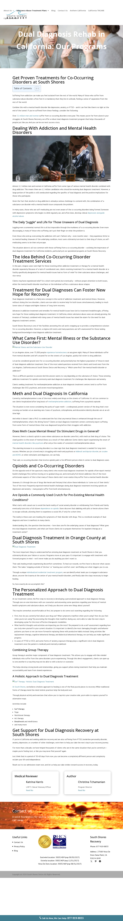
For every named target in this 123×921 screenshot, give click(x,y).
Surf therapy (19, 709)
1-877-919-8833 (92, 814)
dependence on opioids (50, 508)
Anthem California (78, 11)
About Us (8, 11)
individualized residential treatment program (45, 572)
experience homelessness (56, 352)
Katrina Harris (34, 782)
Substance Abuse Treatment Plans (31, 11)
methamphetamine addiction (59, 401)
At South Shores (19, 687)
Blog (53, 11)
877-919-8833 (102, 846)
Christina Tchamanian (91, 782)
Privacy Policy (19, 846)
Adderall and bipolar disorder (87, 451)
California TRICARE (96, 11)
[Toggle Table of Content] (35, 89)
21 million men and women (28, 115)
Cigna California (11, 18)
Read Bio (29, 790)
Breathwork (19, 721)
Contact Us (63, 11)
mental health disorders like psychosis (27, 443)
